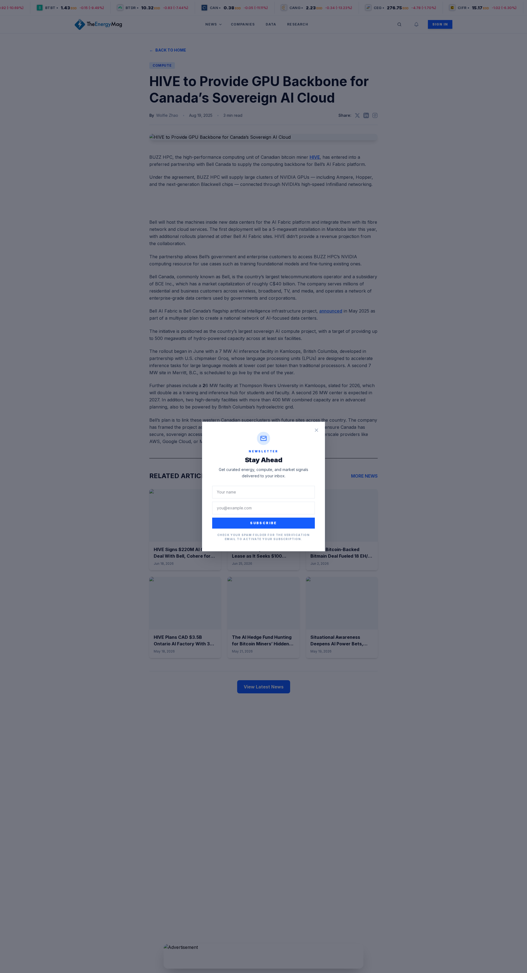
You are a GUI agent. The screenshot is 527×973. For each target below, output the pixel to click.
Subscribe (263, 523)
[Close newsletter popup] (316, 430)
